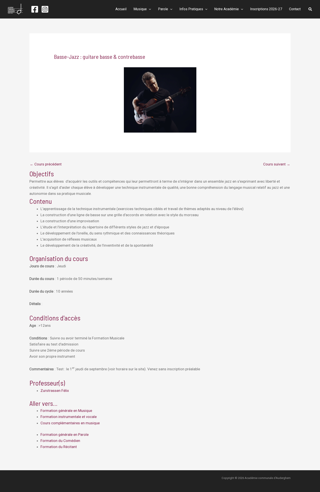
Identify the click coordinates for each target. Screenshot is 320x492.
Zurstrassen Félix (54, 390)
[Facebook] (35, 9)
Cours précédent (46, 164)
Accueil (120, 9)
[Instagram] (45, 9)
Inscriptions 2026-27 (266, 9)
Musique (140, 9)
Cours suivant (276, 164)
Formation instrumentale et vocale (68, 416)
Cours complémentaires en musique (70, 423)
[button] (149, 9)
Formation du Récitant (58, 447)
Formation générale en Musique (66, 410)
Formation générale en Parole (64, 434)
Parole (163, 9)
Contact (295, 9)
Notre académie (226, 9)
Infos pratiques (191, 9)
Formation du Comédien (60, 440)
